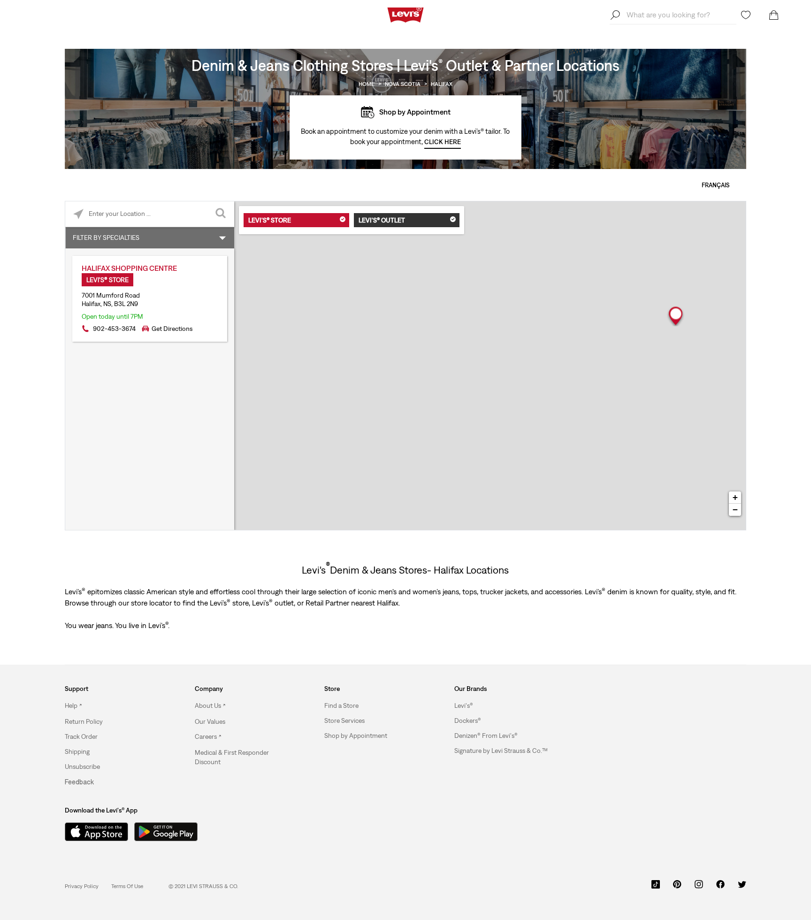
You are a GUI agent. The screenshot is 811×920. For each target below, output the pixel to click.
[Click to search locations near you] (78, 214)
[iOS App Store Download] (93, 831)
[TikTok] (655, 887)
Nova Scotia (403, 84)
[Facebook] (720, 887)
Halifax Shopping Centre (129, 268)
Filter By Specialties (106, 237)
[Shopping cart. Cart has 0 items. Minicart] (774, 15)
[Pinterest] (677, 887)
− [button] (735, 509)
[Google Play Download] (166, 831)
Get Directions (172, 328)
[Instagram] (699, 887)
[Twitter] (742, 887)
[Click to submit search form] (221, 214)
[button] (84, 721)
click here (442, 142)
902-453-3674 (114, 328)
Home (367, 84)
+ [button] (735, 497)
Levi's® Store (269, 220)
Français (715, 185)
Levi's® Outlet (382, 220)
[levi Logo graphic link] (405, 14)
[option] (113, 706)
